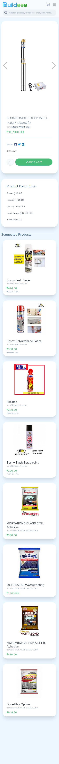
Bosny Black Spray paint (23, 463)
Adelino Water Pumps (20, 127)
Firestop (12, 402)
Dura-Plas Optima (18, 704)
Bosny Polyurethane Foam (24, 341)
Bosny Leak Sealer (19, 280)
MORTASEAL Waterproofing (25, 585)
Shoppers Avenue (19, 283)
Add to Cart (34, 162)
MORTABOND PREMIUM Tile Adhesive (26, 644)
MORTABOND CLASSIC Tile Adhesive (25, 525)
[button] (54, 65)
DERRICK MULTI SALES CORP (24, 530)
